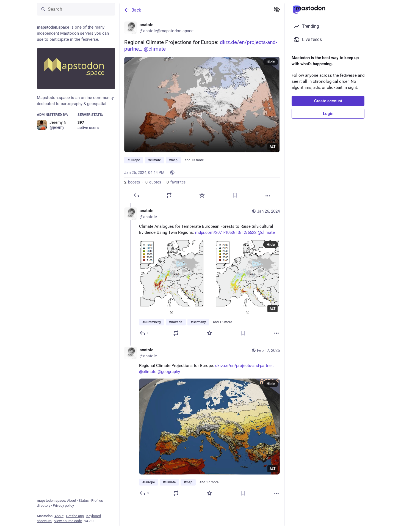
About (71, 500)
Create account (328, 100)
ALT (272, 147)
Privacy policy (63, 505)
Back (136, 10)
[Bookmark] (235, 195)
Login (328, 113)
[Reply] (136, 195)
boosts (132, 182)
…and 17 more (207, 482)
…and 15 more (221, 322)
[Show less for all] (276, 9)
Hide (271, 62)
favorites (176, 182)
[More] (267, 196)
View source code (68, 521)
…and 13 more (193, 160)
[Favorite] (202, 195)
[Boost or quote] (169, 195)
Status (84, 500)
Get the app (75, 516)
